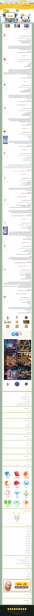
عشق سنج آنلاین (28, 458)
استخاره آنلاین (17, 1)
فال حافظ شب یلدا (28, 576)
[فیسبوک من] (21, 609)
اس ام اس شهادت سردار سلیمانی (26, 396)
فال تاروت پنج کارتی (28, 541)
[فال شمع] (10, 359)
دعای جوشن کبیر (28, 444)
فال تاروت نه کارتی (28, 545)
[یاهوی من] (25, 609)
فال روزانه (21, 1)
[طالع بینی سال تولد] (17, 518)
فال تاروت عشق (28, 548)
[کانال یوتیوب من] (10, 609)
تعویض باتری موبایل (28, 565)
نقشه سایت (14, 613)
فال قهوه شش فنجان (28, 426)
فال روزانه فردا (28, 602)
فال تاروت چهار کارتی (28, 540)
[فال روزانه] (10, 346)
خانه (30, 1)
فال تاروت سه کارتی (28, 538)
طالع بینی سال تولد (28, 525)
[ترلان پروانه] (17, 26)
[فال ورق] (10, 373)
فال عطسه (29, 596)
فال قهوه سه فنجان (28, 424)
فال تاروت (25, 1)
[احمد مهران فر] (26, 26)
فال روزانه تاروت (26, 5)
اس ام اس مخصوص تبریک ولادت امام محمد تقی (25, 397)
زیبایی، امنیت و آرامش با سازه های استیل (25, 561)
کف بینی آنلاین (28, 432)
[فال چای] (24, 373)
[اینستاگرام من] (19, 609)
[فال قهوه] (24, 359)
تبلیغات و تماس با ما (7, 1)
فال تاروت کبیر (28, 533)
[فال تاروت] (24, 346)
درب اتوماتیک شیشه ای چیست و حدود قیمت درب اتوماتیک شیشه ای (22, 563)
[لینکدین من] (8, 609)
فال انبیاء (29, 416)
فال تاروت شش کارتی (27, 543)
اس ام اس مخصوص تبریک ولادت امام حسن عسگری (24, 403)
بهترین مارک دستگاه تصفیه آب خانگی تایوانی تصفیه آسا (24, 560)
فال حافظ (28, 1)
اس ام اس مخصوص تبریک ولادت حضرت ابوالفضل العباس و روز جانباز (22, 404)
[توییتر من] (15, 609)
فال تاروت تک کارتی (28, 536)
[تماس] (17, 609)
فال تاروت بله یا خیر (28, 552)
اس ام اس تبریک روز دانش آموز (26, 399)
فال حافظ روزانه (28, 574)
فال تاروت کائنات (28, 534)
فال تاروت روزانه (28, 531)
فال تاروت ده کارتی (28, 546)
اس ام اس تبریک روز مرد (27, 401)
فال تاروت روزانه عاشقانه (27, 550)
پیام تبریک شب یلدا (28, 578)
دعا (29, 446)
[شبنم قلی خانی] (7, 26)
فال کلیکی (29, 452)
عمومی (26, 389)
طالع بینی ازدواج (28, 438)
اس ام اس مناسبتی (12, 1)
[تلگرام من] (23, 609)
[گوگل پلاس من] (13, 609)
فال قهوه (29, 423)
